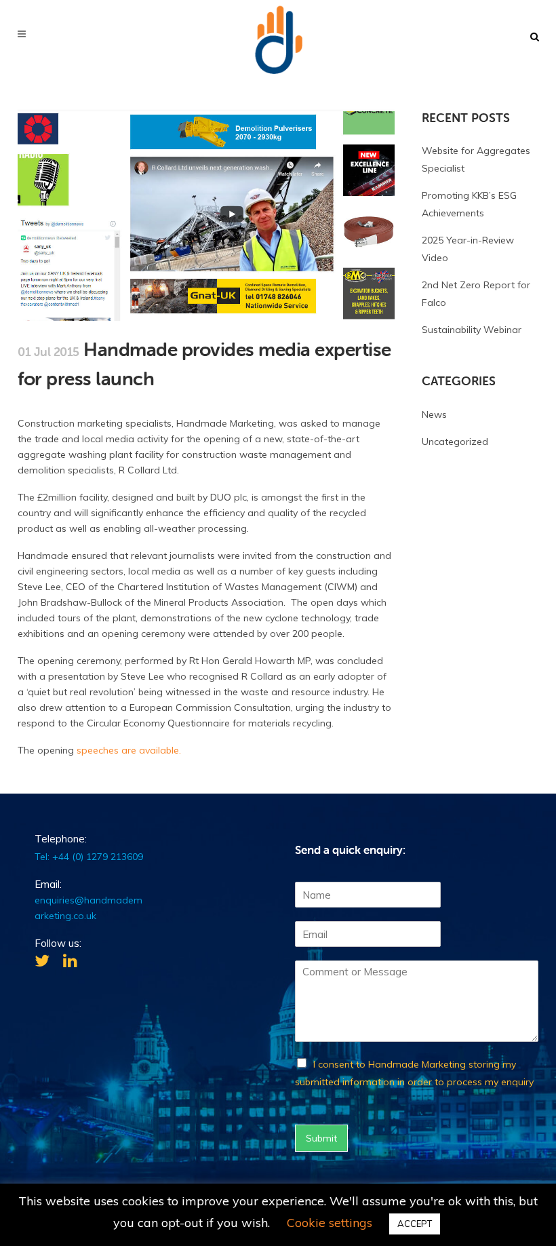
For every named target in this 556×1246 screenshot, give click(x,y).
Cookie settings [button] (329, 1222)
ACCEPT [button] (414, 1223)
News (434, 414)
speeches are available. (129, 750)
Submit (321, 1138)
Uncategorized (455, 441)
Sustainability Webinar (471, 330)
